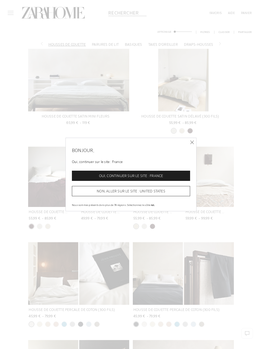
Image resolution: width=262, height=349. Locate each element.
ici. (153, 204)
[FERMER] (192, 142)
